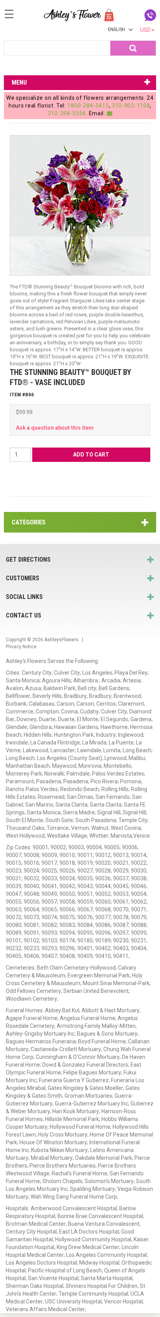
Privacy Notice (21, 646)
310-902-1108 (131, 105)
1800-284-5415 (88, 105)
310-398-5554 (67, 113)
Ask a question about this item (55, 428)
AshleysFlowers (61, 639)
